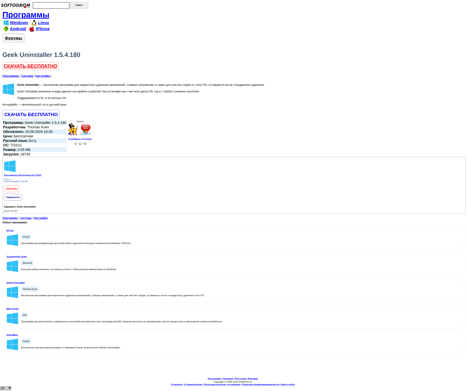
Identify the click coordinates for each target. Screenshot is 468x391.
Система (25, 218)
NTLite (10, 230)
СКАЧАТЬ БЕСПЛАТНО (30, 66)
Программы (25, 14)
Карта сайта (288, 384)
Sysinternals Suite (16, 256)
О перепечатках (193, 384)
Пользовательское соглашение (222, 384)
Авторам (228, 378)
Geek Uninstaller (15, 282)
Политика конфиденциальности (260, 384)
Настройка (41, 218)
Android (18, 28)
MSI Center (12, 309)
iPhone (43, 28)
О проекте (177, 384)
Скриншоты (13, 197)
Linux (43, 22)
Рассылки (240, 378)
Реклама (253, 378)
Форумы (13, 38)
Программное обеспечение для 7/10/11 (22, 175)
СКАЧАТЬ (11, 188)
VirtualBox (12, 335)
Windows (19, 22)
